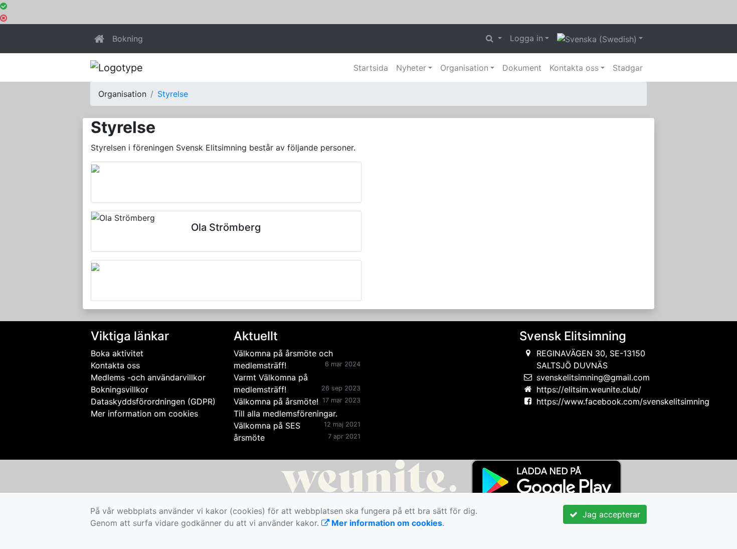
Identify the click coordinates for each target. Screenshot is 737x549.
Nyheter (411, 68)
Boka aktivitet (117, 353)
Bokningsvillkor (119, 389)
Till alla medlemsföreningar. (285, 413)
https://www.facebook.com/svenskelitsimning (622, 401)
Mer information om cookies (144, 413)
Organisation (464, 68)
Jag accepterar (609, 514)
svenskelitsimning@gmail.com (593, 377)
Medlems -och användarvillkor (148, 377)
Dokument (521, 68)
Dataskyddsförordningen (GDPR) (153, 401)
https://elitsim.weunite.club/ (588, 389)
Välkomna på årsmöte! (276, 401)
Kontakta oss (574, 68)
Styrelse (172, 94)
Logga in (526, 38)
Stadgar (628, 68)
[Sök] (494, 38)
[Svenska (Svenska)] (600, 38)
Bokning (127, 39)
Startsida (370, 68)
